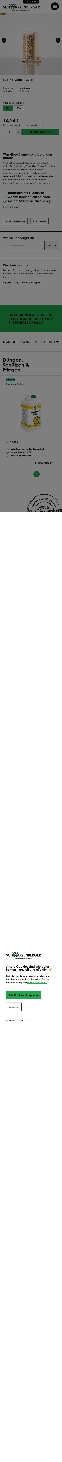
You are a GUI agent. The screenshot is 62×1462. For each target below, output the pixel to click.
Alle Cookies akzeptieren (24, 995)
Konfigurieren (14, 1007)
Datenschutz (24, 1020)
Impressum (10, 1020)
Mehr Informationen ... (37, 982)
